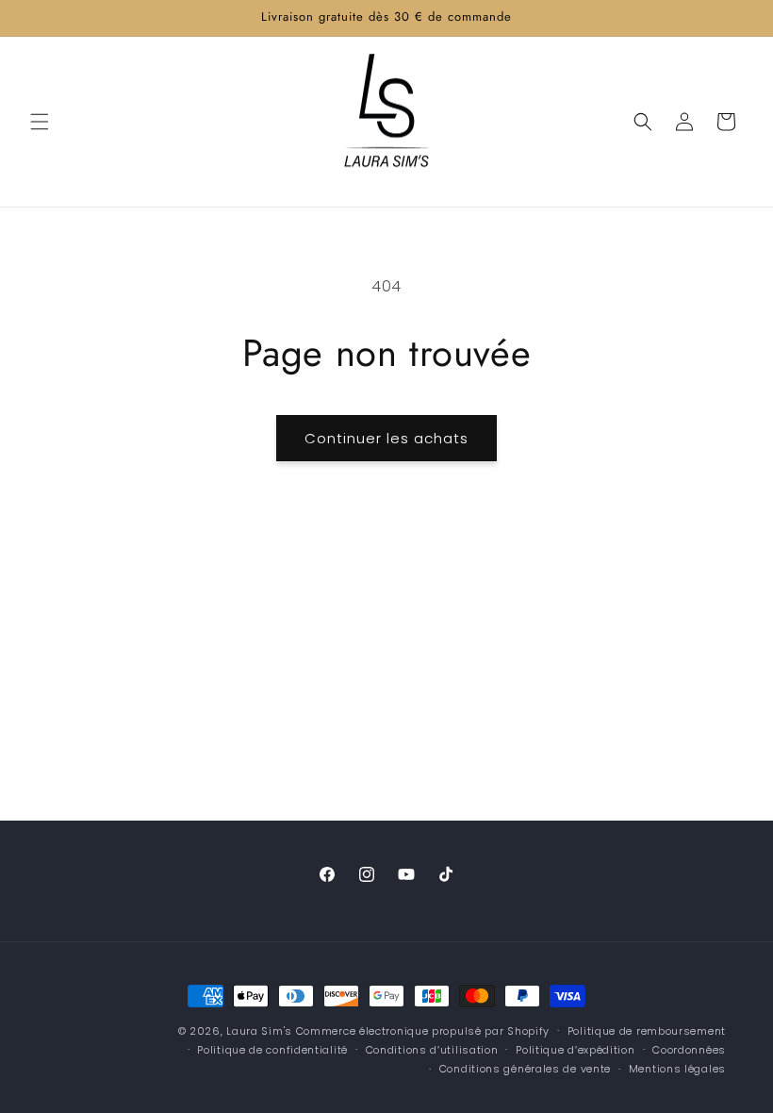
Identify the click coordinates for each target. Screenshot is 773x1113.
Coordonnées (689, 1049)
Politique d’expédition (575, 1049)
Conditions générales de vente (525, 1068)
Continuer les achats (386, 438)
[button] (39, 121)
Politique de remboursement (646, 1030)
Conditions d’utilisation (432, 1049)
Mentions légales (677, 1068)
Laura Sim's (259, 1030)
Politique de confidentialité (272, 1049)
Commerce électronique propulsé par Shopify (423, 1030)
